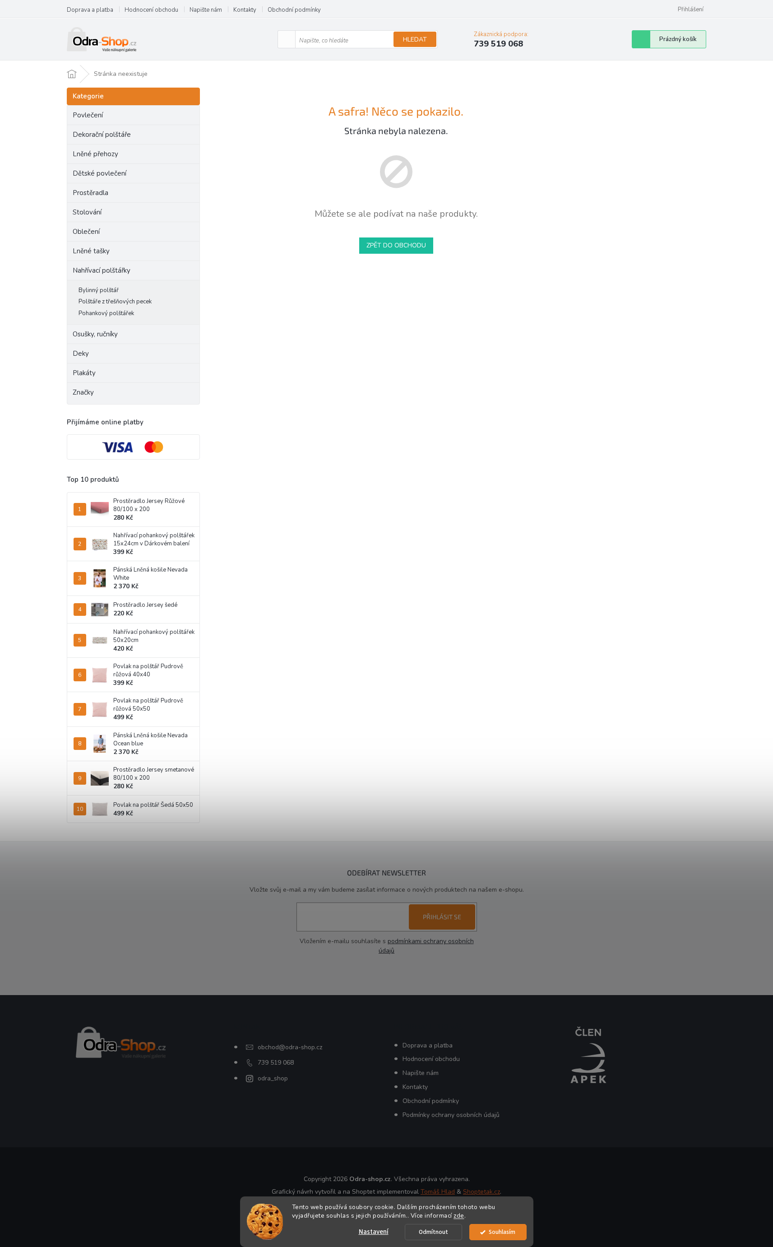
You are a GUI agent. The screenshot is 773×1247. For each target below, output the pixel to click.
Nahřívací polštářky (101, 270)
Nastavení (374, 1232)
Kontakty (244, 10)
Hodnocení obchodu (151, 10)
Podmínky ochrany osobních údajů (451, 1115)
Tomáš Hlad (438, 1191)
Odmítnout (433, 1232)
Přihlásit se (442, 917)
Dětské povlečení (99, 173)
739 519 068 (276, 1062)
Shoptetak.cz (481, 1191)
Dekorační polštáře (102, 134)
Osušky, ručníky (95, 334)
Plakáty (84, 372)
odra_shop (273, 1078)
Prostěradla (90, 192)
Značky (83, 392)
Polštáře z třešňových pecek (115, 302)
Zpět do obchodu (396, 245)
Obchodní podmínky (294, 10)
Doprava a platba (90, 10)
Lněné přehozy (95, 153)
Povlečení (88, 115)
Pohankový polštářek (106, 313)
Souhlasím (502, 1232)
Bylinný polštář (99, 290)
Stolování (87, 212)
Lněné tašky (91, 251)
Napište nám (206, 10)
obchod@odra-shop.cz (290, 1047)
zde (459, 1215)
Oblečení (86, 231)
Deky (81, 353)
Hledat (415, 39)
